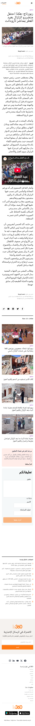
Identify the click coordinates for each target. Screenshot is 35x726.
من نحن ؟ (31, 690)
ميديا (32, 677)
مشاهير (31, 682)
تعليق (29, 479)
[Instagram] (10, 661)
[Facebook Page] (25, 661)
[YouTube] (17, 661)
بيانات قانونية (30, 696)
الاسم (29, 502)
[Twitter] (21, 661)
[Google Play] (11, 713)
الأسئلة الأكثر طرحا (29, 692)
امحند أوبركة (21, 51)
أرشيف (31, 700)
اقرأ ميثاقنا (28, 464)
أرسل (17, 647)
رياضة (31, 680)
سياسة (31, 669)
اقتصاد (31, 671)
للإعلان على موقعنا (28, 694)
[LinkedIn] (14, 661)
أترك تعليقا (17, 520)
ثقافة (32, 675)
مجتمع (31, 9)
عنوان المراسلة (25, 510)
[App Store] (24, 713)
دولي (32, 684)
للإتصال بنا (30, 698)
